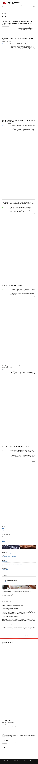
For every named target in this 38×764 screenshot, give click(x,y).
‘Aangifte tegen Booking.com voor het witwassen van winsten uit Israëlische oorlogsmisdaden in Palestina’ (18, 284)
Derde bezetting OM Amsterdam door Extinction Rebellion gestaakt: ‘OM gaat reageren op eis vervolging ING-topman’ (17, 22)
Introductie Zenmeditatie (5, 569)
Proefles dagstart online (5, 561)
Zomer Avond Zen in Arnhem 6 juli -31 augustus (9, 551)
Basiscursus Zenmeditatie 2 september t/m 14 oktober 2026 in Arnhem (12, 564)
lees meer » (6, 581)
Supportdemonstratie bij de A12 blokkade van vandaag (16, 446)
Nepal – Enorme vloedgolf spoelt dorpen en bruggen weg (10, 726)
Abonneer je (7, 536)
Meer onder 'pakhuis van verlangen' (30, 635)
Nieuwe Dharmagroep (5, 566)
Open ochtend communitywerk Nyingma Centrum (9, 556)
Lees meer (33, 34)
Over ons (3, 751)
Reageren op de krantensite (5, 754)
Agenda (3, 528)
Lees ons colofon (4, 743)
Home (2, 13)
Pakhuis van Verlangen (6, 589)
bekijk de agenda (4, 570)
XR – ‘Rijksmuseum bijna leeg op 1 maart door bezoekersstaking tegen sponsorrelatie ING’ (18, 120)
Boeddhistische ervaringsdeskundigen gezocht (8, 727)
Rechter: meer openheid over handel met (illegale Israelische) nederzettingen (17, 39)
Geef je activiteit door (5, 530)
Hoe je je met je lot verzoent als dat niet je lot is (8, 722)
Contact (3, 749)
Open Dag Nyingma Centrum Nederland (7, 553)
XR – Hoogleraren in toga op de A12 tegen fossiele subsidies (17, 366)
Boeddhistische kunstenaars (10, 578)
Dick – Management (5, 724)
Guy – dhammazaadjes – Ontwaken (7, 729)
